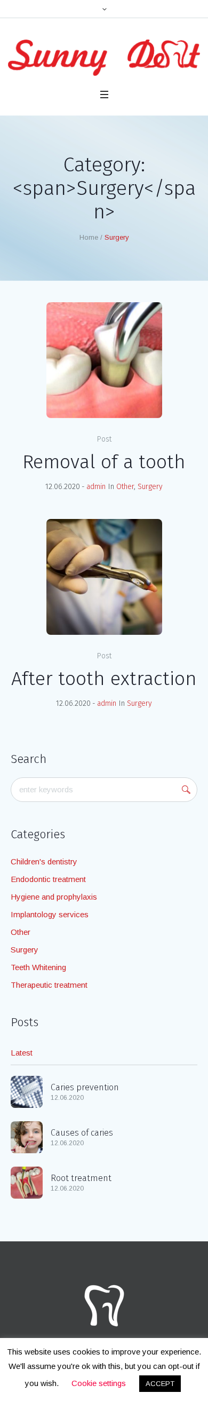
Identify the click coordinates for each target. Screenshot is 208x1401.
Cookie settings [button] (98, 1383)
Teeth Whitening (38, 967)
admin (96, 486)
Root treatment (81, 1178)
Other (125, 486)
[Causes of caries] (27, 1135)
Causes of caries (82, 1133)
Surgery (150, 486)
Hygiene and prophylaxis (54, 896)
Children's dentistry (44, 861)
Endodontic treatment (48, 879)
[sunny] (104, 58)
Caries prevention (85, 1087)
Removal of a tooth (104, 462)
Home (88, 237)
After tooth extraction (104, 678)
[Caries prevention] (27, 1090)
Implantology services (50, 914)
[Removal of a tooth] (104, 360)
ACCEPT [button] (160, 1384)
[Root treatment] (27, 1181)
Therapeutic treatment (49, 984)
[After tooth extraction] (104, 577)
